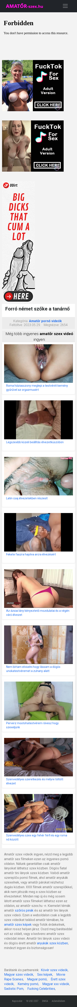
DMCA (45, 1001)
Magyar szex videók (18, 974)
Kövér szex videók (54, 970)
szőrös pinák (24, 910)
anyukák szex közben (52, 943)
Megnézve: (51, 325)
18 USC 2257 (32, 1001)
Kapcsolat (17, 1001)
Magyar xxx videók (55, 984)
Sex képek (44, 974)
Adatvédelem (58, 1001)
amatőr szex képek (18, 925)
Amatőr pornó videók (45, 321)
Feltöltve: (16, 325)
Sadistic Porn (13, 989)
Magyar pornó (37, 979)
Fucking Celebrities (41, 989)
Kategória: (20, 321)
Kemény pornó (28, 984)
